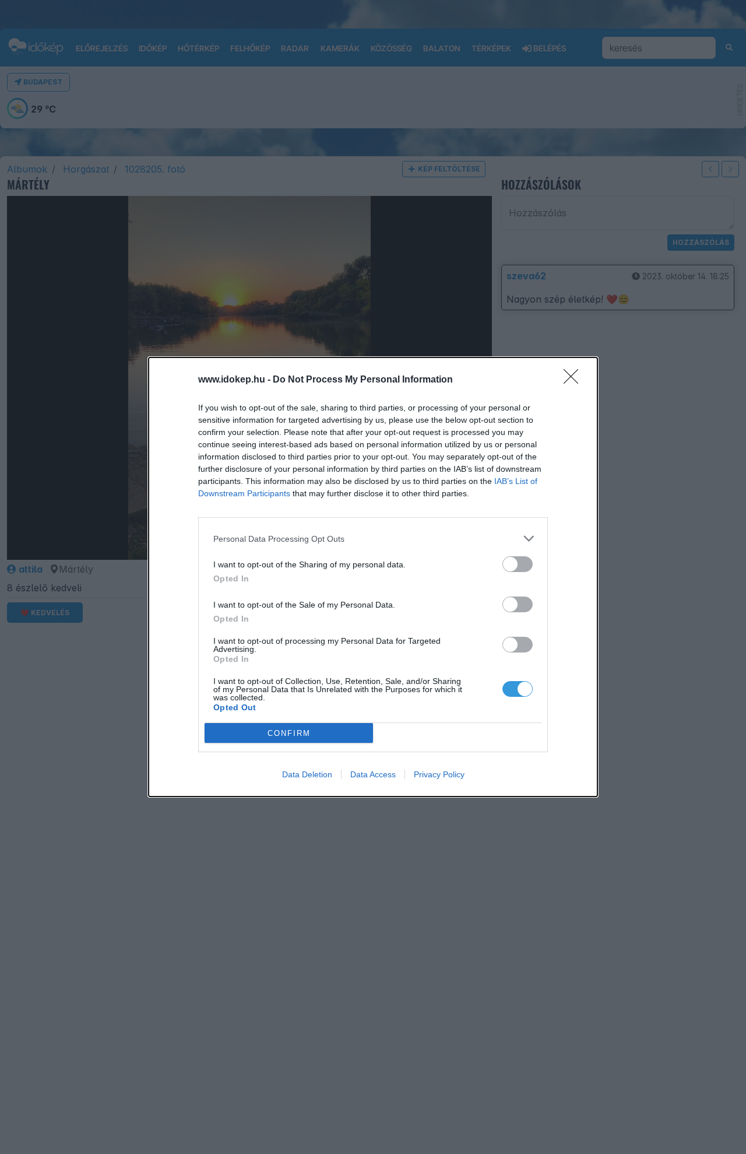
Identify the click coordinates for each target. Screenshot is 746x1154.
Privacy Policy (439, 774)
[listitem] (373, 538)
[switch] (517, 564)
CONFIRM (289, 733)
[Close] (575, 380)
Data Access (373, 774)
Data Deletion (307, 774)
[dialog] (373, 577)
